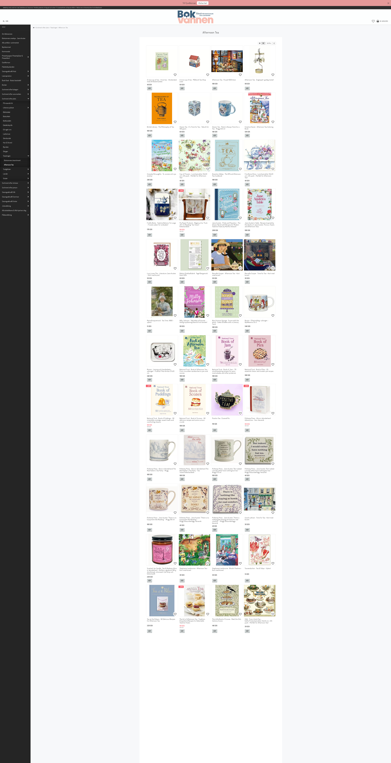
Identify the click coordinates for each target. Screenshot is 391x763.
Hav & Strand (7, 143)
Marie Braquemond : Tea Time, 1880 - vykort (160, 321)
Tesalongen (6, 156)
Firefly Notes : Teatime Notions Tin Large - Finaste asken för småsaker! (161, 224)
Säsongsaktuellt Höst (9, 71)
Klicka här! (202, 3)
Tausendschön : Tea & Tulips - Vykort (258, 568)
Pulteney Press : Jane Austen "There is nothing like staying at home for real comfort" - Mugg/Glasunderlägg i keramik (225, 520)
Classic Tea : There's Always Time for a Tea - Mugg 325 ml (225, 128)
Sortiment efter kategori (10, 89)
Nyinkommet (6, 47)
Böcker (4, 85)
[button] (373, 21)
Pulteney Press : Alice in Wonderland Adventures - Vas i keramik (258, 419)
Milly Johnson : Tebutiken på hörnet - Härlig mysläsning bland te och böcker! (193, 321)
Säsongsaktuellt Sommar (10, 197)
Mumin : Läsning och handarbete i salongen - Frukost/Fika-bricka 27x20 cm (160, 371)
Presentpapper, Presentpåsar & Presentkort (12, 57)
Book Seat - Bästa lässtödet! (11, 80)
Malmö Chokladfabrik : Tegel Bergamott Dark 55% (194, 274)
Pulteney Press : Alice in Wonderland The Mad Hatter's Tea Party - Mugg (161, 470)
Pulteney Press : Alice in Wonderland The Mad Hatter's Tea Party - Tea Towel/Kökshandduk (194, 470)
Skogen (5, 151)
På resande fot (8, 103)
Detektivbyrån (8, 125)
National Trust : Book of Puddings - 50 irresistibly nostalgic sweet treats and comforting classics (160, 420)
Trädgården (7, 169)
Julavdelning (6, 206)
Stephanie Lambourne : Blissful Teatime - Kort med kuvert (227, 569)
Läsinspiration (7, 76)
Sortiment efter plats (9, 99)
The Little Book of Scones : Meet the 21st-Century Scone (226, 620)
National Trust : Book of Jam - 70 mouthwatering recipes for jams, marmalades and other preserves (224, 371)
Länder (5, 174)
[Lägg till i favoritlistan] (162, 61)
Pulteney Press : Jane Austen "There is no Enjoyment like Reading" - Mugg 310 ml (161, 519)
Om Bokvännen (7, 34)
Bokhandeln (7, 121)
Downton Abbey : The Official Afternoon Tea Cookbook (226, 175)
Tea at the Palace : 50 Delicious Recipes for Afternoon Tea (161, 620)
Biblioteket (6, 112)
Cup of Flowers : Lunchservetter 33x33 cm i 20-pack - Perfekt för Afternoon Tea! (193, 176)
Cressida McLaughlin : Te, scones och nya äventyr (161, 175)
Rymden (6, 147)
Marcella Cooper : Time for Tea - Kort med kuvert (260, 274)
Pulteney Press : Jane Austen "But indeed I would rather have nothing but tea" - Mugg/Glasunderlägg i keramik (259, 470)
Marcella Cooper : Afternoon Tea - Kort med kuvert (226, 274)
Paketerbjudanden (8, 67)
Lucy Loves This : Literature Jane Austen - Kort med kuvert (161, 274)
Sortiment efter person (9, 188)
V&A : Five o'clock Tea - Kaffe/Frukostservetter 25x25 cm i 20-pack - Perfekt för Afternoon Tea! (259, 621)
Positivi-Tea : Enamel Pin (221, 418)
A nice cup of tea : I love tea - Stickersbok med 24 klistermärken (162, 81)
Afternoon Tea (9, 165)
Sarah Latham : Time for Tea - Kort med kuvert (259, 519)
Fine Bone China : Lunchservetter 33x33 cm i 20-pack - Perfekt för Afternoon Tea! (259, 176)
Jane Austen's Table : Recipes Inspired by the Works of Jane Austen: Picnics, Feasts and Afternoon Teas (259, 225)
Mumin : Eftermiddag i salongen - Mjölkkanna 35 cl (257, 321)
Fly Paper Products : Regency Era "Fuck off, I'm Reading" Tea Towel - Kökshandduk (193, 225)
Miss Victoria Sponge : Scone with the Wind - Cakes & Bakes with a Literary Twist (225, 322)
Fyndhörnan (6, 62)
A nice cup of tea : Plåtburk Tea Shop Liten (193, 81)
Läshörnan (6, 134)
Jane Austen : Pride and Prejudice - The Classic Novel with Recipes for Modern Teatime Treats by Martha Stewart (226, 225)
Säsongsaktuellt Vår (8, 192)
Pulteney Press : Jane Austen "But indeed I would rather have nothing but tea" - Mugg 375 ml (227, 470)
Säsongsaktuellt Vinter (9, 201)
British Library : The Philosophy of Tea (160, 127)
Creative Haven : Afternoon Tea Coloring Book (259, 128)
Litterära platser (8, 108)
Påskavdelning (7, 215)
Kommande (6, 51)
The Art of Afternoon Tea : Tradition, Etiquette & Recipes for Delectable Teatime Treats (192, 621)
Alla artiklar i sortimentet (10, 43)
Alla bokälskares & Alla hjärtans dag (14, 210)
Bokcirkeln (6, 116)
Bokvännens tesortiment (12, 160)
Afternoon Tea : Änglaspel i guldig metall (259, 80)
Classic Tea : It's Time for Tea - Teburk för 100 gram (194, 128)
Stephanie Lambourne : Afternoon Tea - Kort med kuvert (194, 569)
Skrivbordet (7, 138)
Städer (5, 178)
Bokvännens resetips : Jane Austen (13, 38)
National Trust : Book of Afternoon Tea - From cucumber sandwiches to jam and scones (194, 371)
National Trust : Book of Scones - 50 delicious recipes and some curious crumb (192, 420)
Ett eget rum (7, 130)
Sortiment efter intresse (10, 183)
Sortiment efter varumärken (11, 94)
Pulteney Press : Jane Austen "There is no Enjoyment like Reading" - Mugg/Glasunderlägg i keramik (194, 519)
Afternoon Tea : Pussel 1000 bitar (224, 80)
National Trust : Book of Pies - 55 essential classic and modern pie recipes (259, 370)
